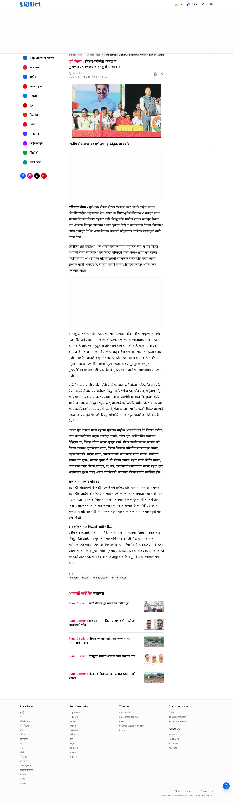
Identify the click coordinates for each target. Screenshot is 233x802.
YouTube (172, 747)
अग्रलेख (73, 721)
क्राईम (72, 743)
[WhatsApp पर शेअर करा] (156, 74)
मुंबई (22, 712)
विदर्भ (22, 778)
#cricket (123, 730)
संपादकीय (74, 716)
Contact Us (192, 791)
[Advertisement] (116, 31)
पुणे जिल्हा (24, 725)
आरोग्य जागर (75, 734)
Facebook (173, 734)
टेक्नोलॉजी (74, 747)
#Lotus (86, 577)
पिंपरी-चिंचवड (26, 721)
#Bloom (74, 577)
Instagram (173, 743)
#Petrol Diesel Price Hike (132, 725)
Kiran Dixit (78, 73)
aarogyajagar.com (177, 721)
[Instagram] (30, 176)
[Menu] (211, 4)
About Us (179, 791)
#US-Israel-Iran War (129, 716)
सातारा (23, 747)
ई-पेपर (171, 712)
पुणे (21, 716)
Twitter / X (173, 738)
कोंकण (23, 783)
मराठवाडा (24, 774)
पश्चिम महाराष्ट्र (26, 769)
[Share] (162, 74)
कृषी (71, 738)
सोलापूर (23, 756)
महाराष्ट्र (73, 725)
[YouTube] (44, 176)
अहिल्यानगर (25, 734)
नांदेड (22, 730)
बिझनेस (73, 752)
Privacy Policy (207, 791)
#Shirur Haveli (119, 577)
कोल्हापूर (24, 738)
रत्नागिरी (23, 761)
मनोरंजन (73, 756)
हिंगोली (23, 752)
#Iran (122, 721)
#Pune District (100, 577)
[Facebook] (23, 176)
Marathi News (75, 55)
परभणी (23, 743)
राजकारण (74, 730)
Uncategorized (93, 55)
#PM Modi (124, 712)
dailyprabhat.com (177, 716)
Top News (75, 712)
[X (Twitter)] (37, 176)
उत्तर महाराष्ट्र (25, 765)
